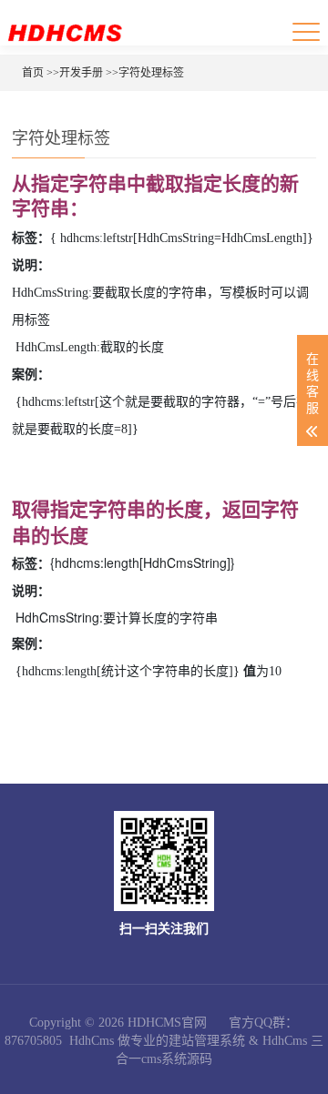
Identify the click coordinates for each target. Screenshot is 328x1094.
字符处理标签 (151, 72)
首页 (33, 72)
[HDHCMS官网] (65, 31)
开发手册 (81, 72)
